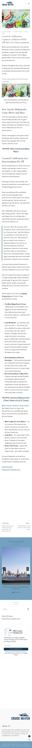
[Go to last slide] (4, 569)
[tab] (14, 592)
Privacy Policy (16, 744)
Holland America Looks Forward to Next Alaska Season (24, 526)
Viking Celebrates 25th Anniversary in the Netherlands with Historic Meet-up (8, 527)
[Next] (27, 569)
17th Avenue (26, 745)
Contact (26, 744)
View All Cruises (7, 467)
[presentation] (16, 566)
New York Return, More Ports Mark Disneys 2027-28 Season (16, 588)
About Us (6, 744)
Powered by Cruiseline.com (11, 469)
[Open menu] (28, 3)
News (3, 33)
